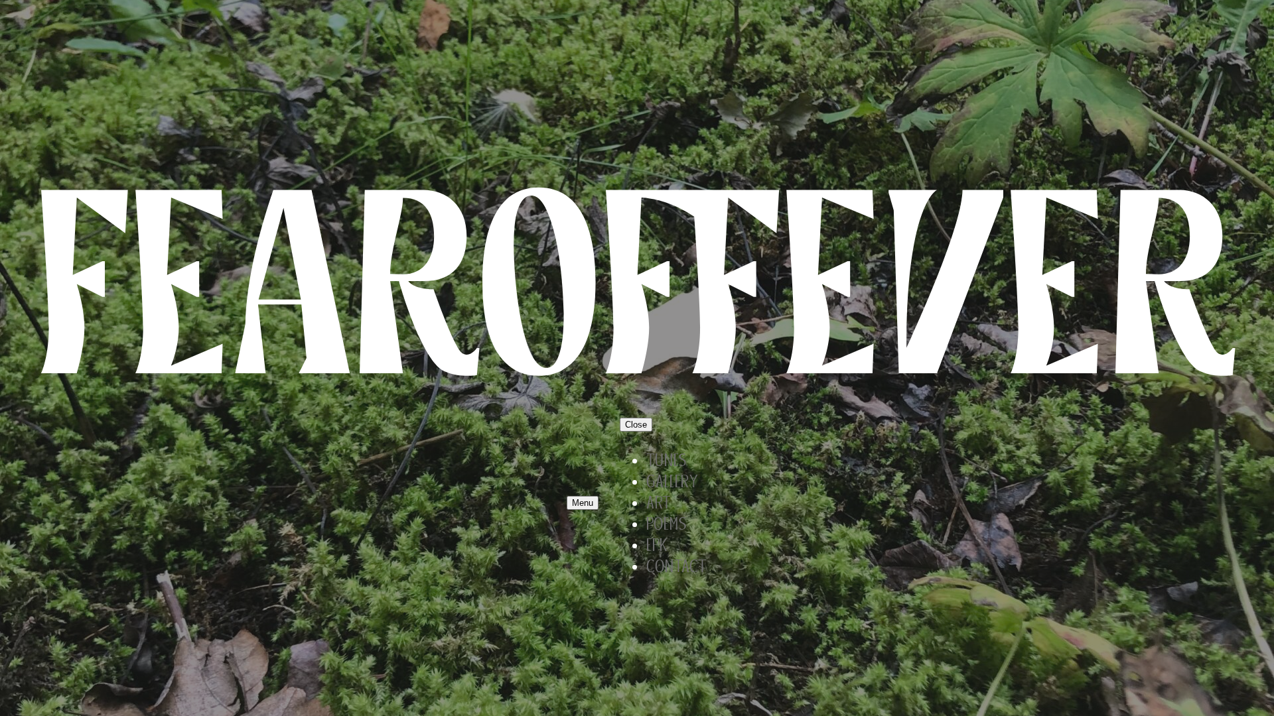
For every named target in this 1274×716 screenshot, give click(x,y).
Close (636, 425)
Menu (582, 503)
